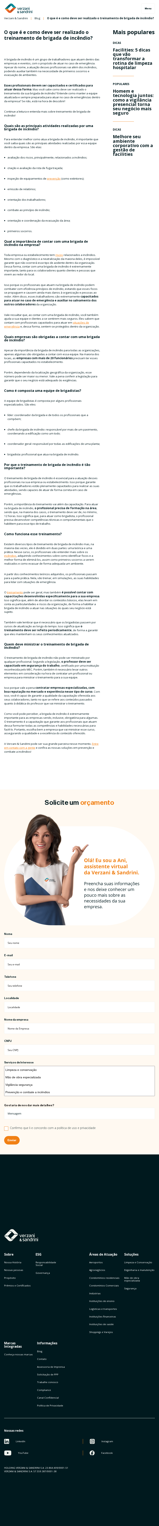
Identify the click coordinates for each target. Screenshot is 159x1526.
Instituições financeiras (102, 1316)
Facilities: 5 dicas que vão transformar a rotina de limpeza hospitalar (132, 58)
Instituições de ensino (101, 1301)
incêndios (10, 556)
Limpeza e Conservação (138, 1262)
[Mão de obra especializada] (79, 1077)
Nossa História (12, 1262)
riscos (59, 255)
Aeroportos (96, 1262)
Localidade (11, 998)
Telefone (10, 976)
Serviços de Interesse (19, 1062)
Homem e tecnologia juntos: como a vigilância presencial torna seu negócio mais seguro (133, 102)
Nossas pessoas (13, 1270)
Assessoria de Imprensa (51, 1366)
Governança (43, 1272)
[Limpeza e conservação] (79, 1070)
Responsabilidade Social (46, 1264)
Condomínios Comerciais (104, 1285)
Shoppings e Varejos (101, 1332)
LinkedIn (20, 1441)
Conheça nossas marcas (18, 1354)
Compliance (44, 1390)
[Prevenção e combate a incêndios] (79, 1092)
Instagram (107, 1441)
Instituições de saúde (101, 1324)
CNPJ (8, 1041)
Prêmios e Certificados (17, 1285)
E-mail (8, 955)
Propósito (10, 1277)
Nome (8, 934)
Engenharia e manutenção (139, 1270)
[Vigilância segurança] (79, 1084)
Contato (42, 1358)
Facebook (107, 1452)
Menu (148, 8)
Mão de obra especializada (132, 1279)
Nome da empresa (16, 1019)
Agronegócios (97, 1270)
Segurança (130, 1288)
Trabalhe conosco (47, 1382)
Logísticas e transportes (103, 1308)
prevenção (54, 178)
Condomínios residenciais (104, 1277)
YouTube (23, 1452)
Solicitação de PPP (47, 1374)
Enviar (11, 1140)
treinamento (15, 592)
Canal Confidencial (48, 1397)
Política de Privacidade (50, 1405)
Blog (37, 18)
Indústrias (95, 1293)
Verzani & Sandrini (16, 18)
